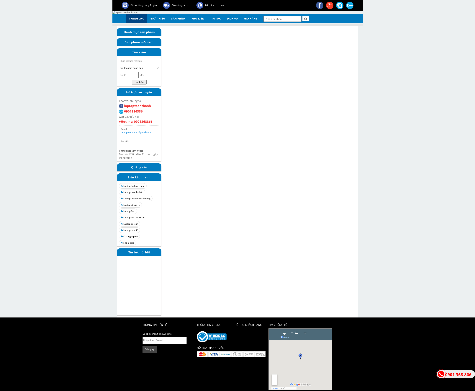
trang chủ (136, 18)
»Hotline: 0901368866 (136, 121)
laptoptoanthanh (137, 106)
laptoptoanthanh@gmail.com (136, 132)
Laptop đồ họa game (134, 186)
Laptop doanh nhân (133, 192)
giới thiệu (157, 18)
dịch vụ (232, 18)
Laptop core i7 (130, 223)
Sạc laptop (128, 242)
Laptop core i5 (130, 230)
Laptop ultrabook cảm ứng (136, 198)
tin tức (215, 18)
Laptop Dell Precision (134, 217)
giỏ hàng (250, 18)
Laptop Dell (129, 211)
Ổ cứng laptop (130, 236)
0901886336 (133, 111)
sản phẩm (178, 18)
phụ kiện (197, 18)
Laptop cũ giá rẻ (131, 204)
